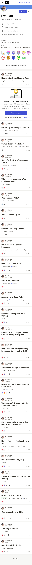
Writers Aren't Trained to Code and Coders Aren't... (14, 404)
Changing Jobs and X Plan (12, 512)
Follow (23, 11)
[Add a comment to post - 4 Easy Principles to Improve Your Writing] (10, 485)
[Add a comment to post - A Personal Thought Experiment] (9, 374)
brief (3, 389)
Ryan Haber (8, 73)
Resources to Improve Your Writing (13, 315)
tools (3, 548)
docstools (9, 389)
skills (16, 146)
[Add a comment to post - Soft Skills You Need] (8, 286)
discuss (4, 498)
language (5, 531)
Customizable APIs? (10, 198)
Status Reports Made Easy (12, 144)
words (4, 481)
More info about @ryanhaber (16, 65)
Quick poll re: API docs (11, 495)
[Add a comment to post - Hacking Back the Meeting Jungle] (3, 84)
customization (10, 200)
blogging (5, 408)
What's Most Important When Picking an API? (14, 180)
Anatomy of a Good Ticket (12, 297)
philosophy (11, 370)
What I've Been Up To (10, 214)
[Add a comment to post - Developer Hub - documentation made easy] (10, 393)
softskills (4, 231)
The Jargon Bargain (9, 529)
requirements (13, 300)
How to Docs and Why (11, 264)
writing (21, 300)
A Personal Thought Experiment (15, 368)
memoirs (10, 250)
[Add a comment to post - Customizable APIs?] (8, 204)
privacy (13, 165)
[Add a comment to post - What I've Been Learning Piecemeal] (8, 253)
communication (11, 81)
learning (4, 130)
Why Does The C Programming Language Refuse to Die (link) (14, 350)
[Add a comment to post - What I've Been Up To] (8, 218)
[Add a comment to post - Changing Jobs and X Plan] (10, 518)
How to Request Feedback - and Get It (15, 442)
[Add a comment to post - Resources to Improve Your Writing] (10, 322)
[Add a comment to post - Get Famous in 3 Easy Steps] (9, 466)
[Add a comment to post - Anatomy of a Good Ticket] (9, 303)
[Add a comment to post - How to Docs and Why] (9, 270)
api (9, 130)
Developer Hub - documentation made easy (15, 385)
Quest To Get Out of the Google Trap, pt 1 (14, 161)
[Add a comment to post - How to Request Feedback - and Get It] (9, 449)
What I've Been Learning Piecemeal (11, 246)
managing (21, 81)
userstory (5, 300)
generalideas (6, 266)
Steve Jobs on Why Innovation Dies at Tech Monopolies (14, 423)
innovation (5, 427)
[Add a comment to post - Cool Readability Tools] (8, 551)
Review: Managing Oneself (13, 228)
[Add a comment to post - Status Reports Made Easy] (3, 150)
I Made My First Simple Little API (15, 128)
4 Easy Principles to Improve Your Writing (15, 477)
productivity (6, 165)
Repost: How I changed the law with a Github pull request (14, 333)
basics (23, 446)
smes (18, 446)
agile (3, 81)
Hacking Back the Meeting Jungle (15, 78)
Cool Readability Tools (11, 545)
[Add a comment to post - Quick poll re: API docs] (8, 501)
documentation (17, 498)
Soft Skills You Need (10, 280)
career (11, 231)
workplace (11, 446)
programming (16, 130)
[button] (3, 53)
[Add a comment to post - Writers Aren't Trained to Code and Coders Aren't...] (9, 412)
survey (8, 184)
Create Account (16, 113)
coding (17, 250)
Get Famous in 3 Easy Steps (13, 460)
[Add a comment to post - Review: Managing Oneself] (6, 234)
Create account (24, 2)
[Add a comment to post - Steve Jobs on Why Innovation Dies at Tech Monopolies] (9, 430)
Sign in (25, 118)
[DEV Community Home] (7, 2)
